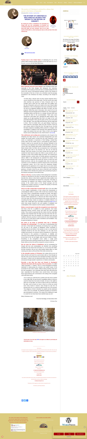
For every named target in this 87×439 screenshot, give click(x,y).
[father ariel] (67, 50)
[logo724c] (8, 2)
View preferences (80, 433)
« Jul (64, 270)
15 (75, 261)
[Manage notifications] (2, 437)
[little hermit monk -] (13, 14)
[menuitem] (37, 2)
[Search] (84, 2)
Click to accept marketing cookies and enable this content (39, 75)
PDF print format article (30, 52)
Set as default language (68, 93)
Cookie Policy (69, 436)
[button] (84, 427)
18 (66, 263)
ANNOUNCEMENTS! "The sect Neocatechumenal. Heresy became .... (72, 136)
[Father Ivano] (64, 46)
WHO (38, 339)
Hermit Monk (27, 48)
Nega (69, 433)
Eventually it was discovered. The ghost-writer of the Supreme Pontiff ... (72, 161)
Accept (58, 433)
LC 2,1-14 (52, 132)
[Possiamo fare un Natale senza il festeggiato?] (1, 219)
